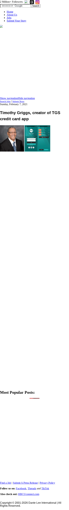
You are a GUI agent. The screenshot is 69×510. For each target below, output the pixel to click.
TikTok (45, 488)
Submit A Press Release (25, 482)
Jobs (9, 17)
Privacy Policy (47, 482)
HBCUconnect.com (28, 494)
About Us (12, 14)
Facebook (21, 488)
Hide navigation (26, 98)
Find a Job (5, 482)
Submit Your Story (16, 20)
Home (10, 11)
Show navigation (9, 98)
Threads (32, 488)
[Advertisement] (34, 62)
